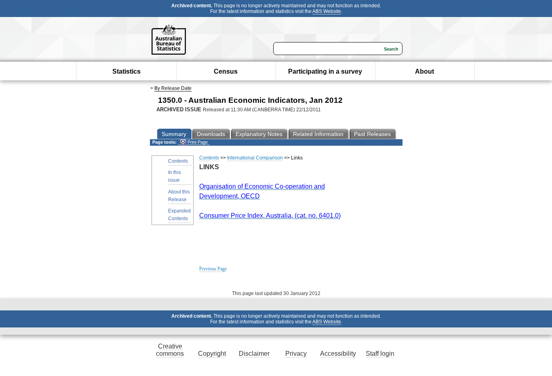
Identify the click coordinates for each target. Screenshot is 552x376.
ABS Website (326, 11)
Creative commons (170, 350)
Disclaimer (254, 353)
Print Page (197, 142)
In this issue (174, 176)
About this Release (179, 195)
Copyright (212, 353)
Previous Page (213, 269)
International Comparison (255, 158)
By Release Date (173, 88)
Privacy (296, 353)
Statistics (126, 71)
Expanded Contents (179, 214)
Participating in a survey (325, 71)
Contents (178, 161)
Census (226, 71)
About (424, 71)
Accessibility (338, 353)
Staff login (380, 353)
